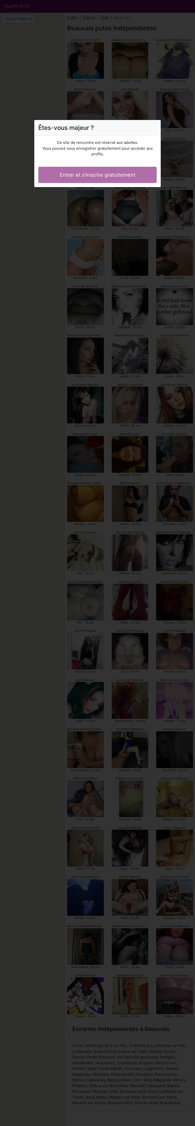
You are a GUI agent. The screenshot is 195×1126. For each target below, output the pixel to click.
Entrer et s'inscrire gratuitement (97, 175)
